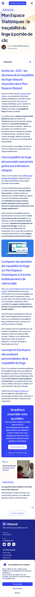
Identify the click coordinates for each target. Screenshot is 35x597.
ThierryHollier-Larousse (21, 46)
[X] (13, 544)
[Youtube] (4, 544)
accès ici (24, 101)
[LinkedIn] (8, 544)
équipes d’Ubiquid (20, 391)
